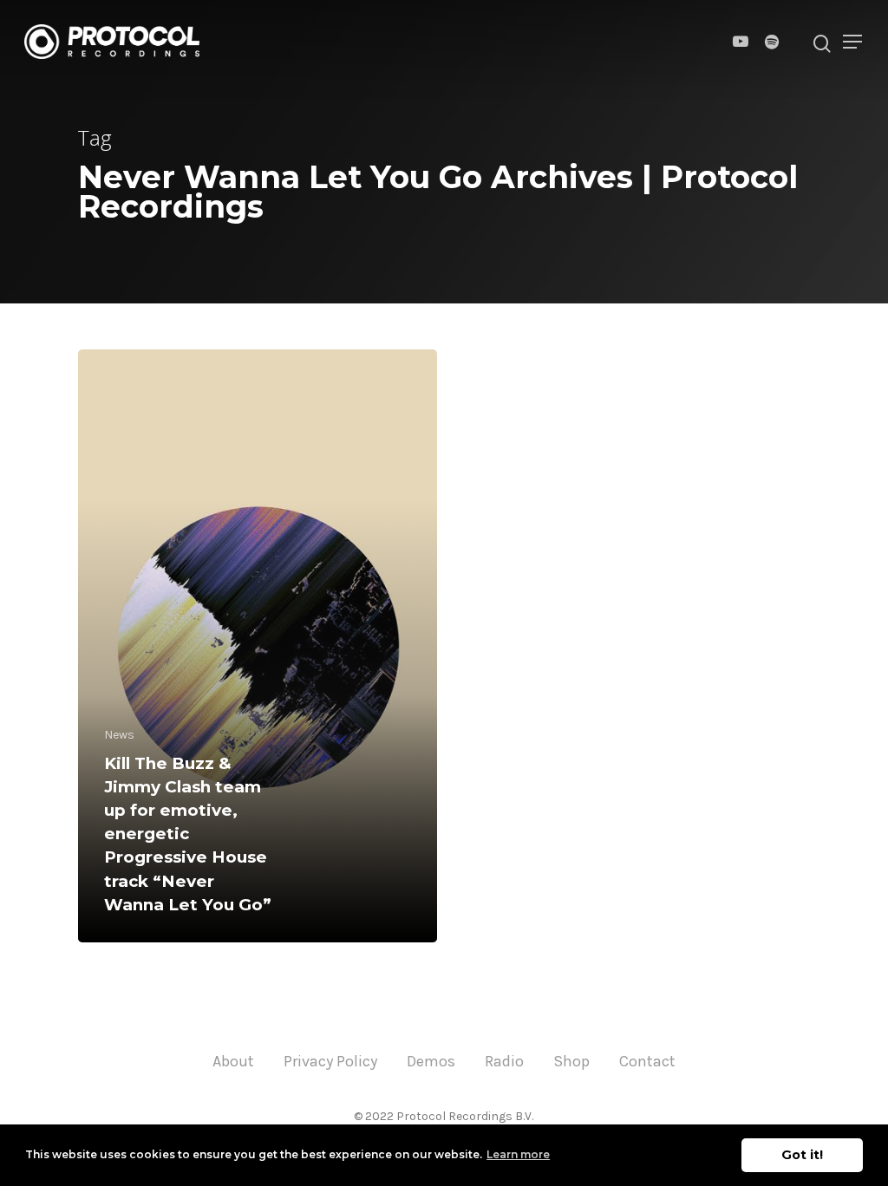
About (233, 1061)
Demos (431, 1061)
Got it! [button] (802, 1155)
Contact (647, 1061)
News (119, 734)
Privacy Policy (330, 1061)
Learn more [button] (518, 1154)
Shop (571, 1061)
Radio (504, 1061)
